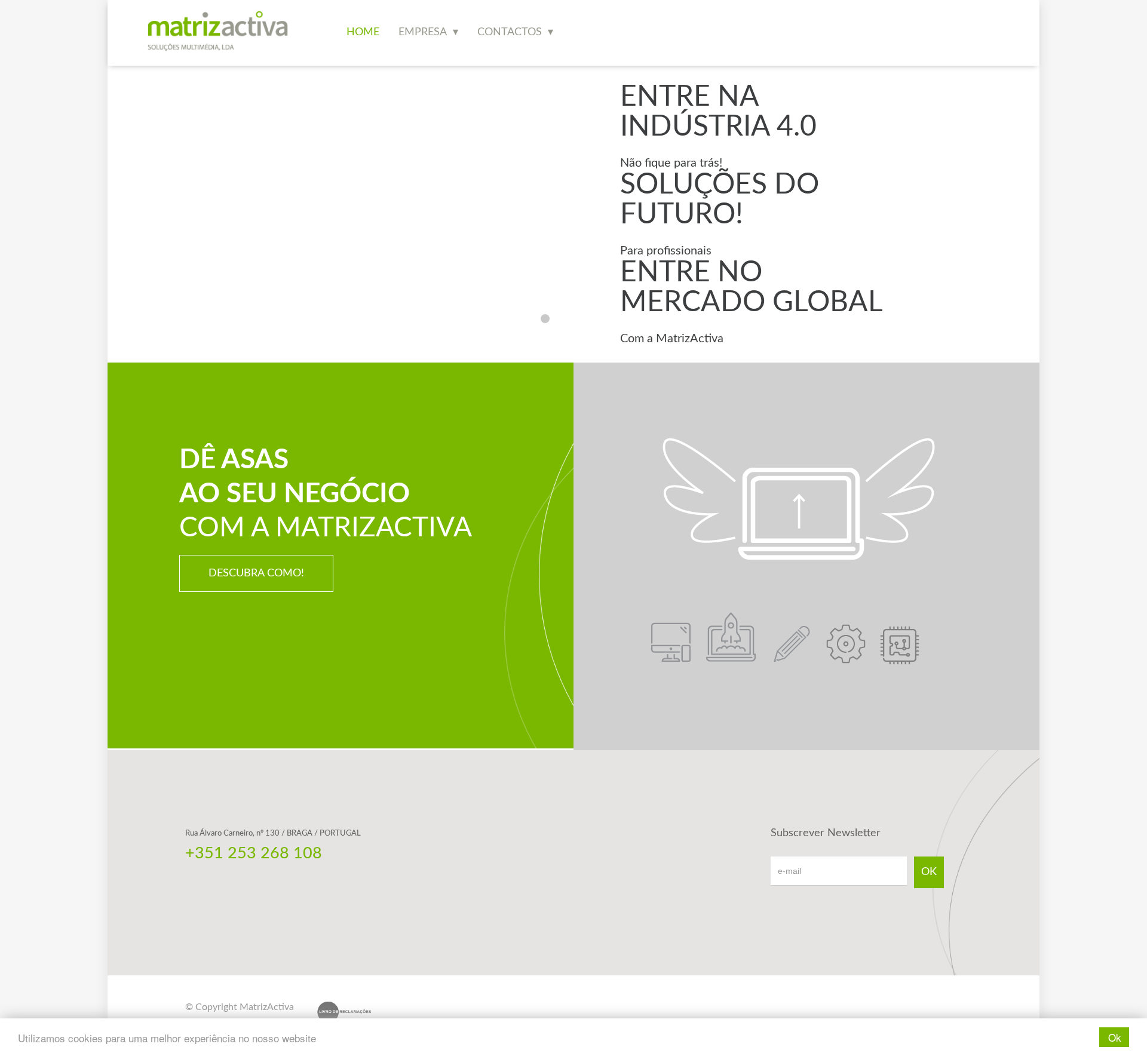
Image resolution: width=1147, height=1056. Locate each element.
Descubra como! (256, 573)
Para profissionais (665, 251)
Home (362, 32)
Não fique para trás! (671, 163)
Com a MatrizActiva (671, 339)
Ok (1114, 1037)
